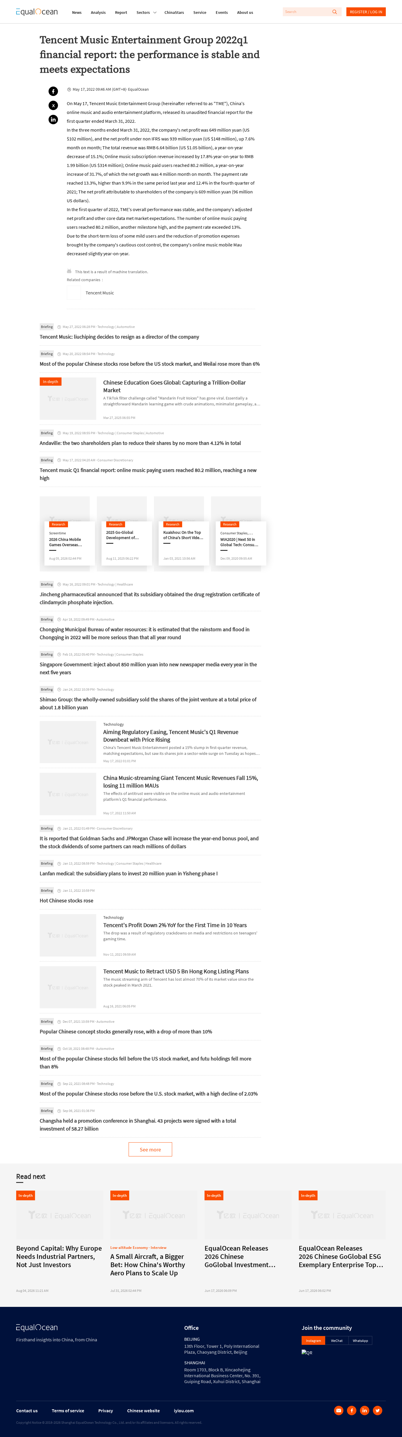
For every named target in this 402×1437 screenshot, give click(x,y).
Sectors (143, 12)
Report (121, 12)
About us (245, 12)
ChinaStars (174, 12)
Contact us (27, 1410)
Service (199, 12)
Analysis (98, 12)
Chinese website (143, 1410)
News (77, 12)
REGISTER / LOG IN (366, 11)
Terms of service (68, 1410)
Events (222, 12)
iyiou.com (184, 1410)
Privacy (105, 1410)
